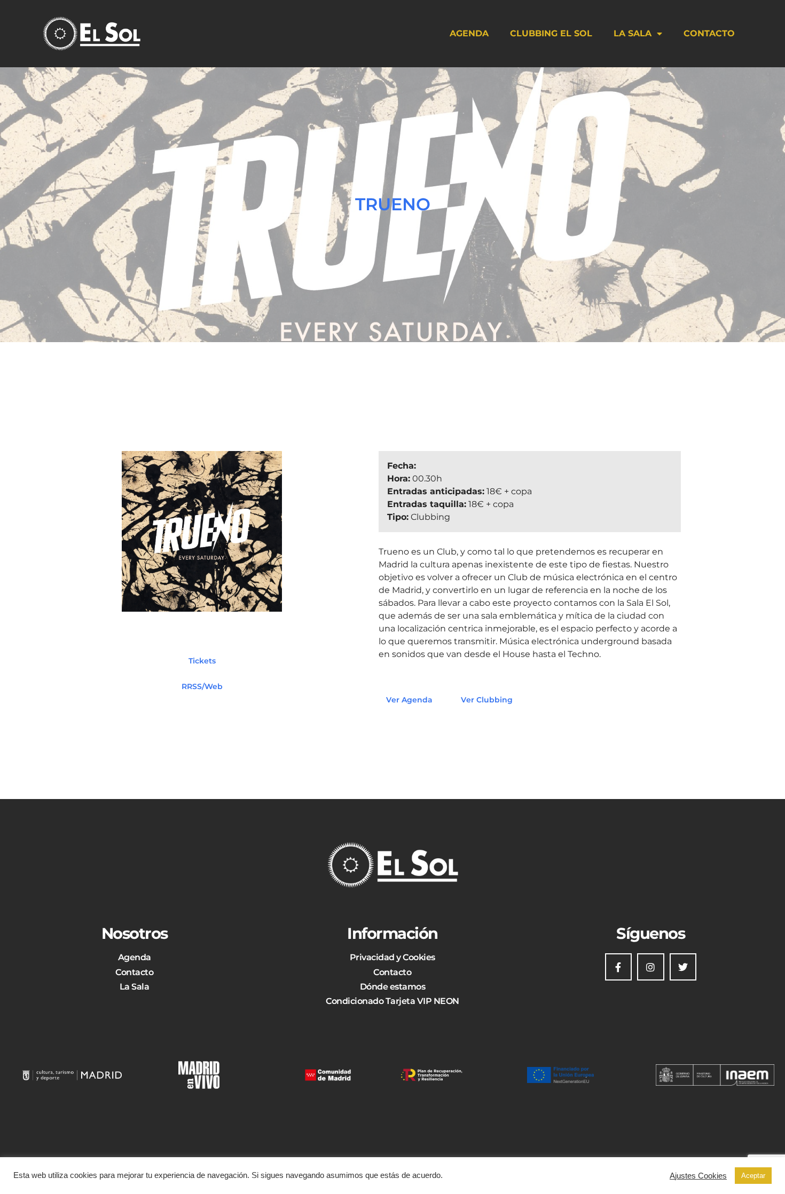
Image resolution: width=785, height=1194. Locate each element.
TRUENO (392, 204)
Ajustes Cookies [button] (698, 1176)
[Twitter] (683, 966)
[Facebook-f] (618, 966)
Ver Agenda (409, 700)
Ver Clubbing (487, 700)
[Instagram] (650, 966)
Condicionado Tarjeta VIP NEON (392, 1001)
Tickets (202, 660)
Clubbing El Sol (551, 33)
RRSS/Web (202, 686)
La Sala (632, 33)
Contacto (709, 33)
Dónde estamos (393, 987)
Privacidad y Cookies (392, 957)
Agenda (469, 33)
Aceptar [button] (753, 1176)
